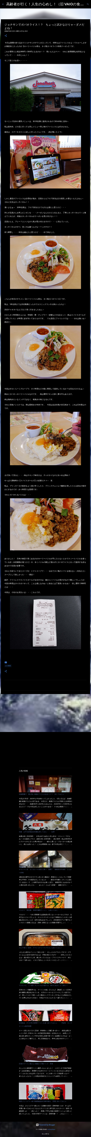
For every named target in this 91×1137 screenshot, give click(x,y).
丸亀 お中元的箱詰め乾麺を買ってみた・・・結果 (37, 832)
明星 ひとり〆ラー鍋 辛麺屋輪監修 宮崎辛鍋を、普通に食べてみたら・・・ (45, 1101)
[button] (5, 35)
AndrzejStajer (51, 1129)
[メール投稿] (5, 663)
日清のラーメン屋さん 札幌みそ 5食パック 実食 (36, 1064)
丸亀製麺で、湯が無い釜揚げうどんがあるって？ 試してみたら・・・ (44, 794)
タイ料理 (8, 665)
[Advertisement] (45, 712)
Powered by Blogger (47, 1125)
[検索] (88, 4)
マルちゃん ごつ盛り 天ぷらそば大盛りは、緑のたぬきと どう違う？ (43, 985)
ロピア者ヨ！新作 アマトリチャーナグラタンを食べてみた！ (40, 948)
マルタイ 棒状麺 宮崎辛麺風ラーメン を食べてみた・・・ (40, 910)
